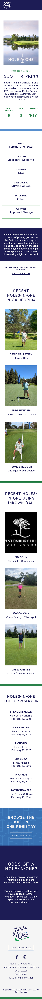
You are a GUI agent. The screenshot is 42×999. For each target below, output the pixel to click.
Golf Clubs (21, 974)
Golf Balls (21, 971)
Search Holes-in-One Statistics (21, 967)
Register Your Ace (21, 964)
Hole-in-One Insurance (21, 978)
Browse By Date (21, 835)
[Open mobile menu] (37, 5)
